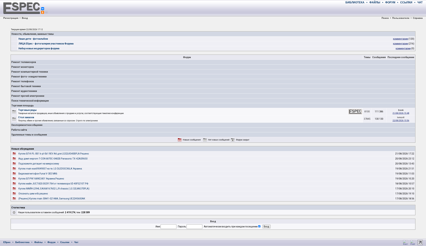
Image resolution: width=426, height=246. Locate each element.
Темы (367, 57)
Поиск (385, 18)
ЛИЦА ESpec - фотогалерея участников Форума (46, 43)
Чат (76, 242)
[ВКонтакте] (42, 8)
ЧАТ (420, 2)
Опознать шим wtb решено (33, 193)
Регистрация (10, 18)
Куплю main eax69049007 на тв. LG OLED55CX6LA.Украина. (50, 168)
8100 (367, 111)
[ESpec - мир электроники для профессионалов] (21, 15)
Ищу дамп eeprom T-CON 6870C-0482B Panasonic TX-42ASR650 (53, 158)
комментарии (400, 38)
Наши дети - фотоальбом (33, 38)
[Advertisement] (384, 10)
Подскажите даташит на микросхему (38, 163)
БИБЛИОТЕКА (354, 2)
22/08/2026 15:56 (401, 120)
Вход (25, 18)
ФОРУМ (390, 2)
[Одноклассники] (42, 12)
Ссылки (64, 242)
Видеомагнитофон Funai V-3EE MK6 (37, 173)
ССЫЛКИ (406, 2)
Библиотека (22, 242)
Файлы (38, 242)
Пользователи (400, 18)
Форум (51, 242)
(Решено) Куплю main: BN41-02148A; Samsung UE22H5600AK (51, 198)
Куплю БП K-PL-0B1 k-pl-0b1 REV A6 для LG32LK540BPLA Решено (53, 153)
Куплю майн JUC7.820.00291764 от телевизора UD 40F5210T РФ (53, 183)
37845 (367, 119)
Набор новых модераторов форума (38, 48)
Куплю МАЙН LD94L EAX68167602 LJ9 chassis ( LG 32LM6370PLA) (53, 188)
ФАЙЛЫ (374, 2)
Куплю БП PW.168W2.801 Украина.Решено (41, 178)
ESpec (6, 242)
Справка (418, 18)
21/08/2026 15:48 (401, 113)
